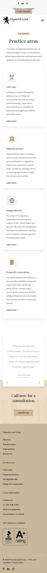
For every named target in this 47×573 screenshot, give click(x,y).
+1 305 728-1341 (11, 504)
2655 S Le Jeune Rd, (11, 509)
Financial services (11, 474)
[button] (42, 20)
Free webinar (9, 449)
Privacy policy (17, 562)
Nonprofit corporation (13, 484)
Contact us (8, 500)
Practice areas (9, 444)
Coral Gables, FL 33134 (13, 514)
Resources (7, 453)
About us (7, 439)
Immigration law (10, 479)
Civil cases (7, 469)
